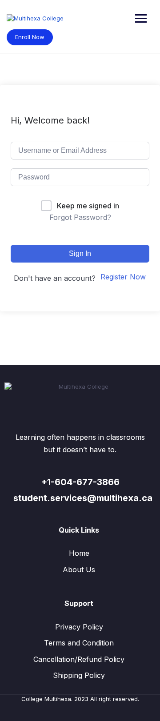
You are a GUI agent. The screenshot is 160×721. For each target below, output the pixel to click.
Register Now (123, 276)
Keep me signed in (88, 205)
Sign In (80, 253)
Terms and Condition (79, 642)
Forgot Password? (80, 217)
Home (79, 553)
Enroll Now (29, 36)
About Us (79, 569)
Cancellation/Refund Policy (78, 659)
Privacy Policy (79, 626)
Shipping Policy (79, 675)
